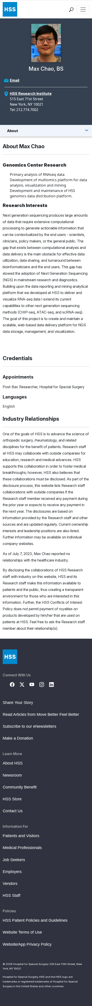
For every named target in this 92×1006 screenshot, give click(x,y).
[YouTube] (34, 684)
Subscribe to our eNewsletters (29, 726)
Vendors (10, 883)
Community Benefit (20, 787)
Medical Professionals (22, 847)
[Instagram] (44, 684)
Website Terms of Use (22, 932)
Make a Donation (18, 738)
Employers (12, 871)
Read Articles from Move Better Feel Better (41, 714)
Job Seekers (14, 860)
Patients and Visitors (21, 836)
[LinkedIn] (54, 684)
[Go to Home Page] (10, 656)
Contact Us (13, 811)
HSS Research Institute (31, 93)
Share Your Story (18, 702)
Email (14, 80)
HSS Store (12, 799)
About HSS (13, 763)
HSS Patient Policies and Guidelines (35, 920)
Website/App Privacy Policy (27, 944)
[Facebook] (15, 684)
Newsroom (12, 775)
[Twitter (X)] (24, 684)
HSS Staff (11, 895)
